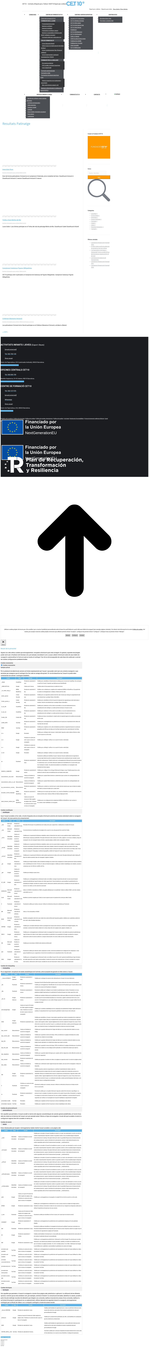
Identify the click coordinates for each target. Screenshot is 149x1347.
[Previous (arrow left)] (1, 1343)
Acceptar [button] (82, 635)
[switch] (1, 812)
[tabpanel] (41, 739)
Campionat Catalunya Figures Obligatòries (17, 268)
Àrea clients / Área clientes (120, 9)
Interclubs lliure (7, 169)
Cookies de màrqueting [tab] (8, 966)
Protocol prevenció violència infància (94, 418)
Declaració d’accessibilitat (77, 418)
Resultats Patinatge (6, 172)
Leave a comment (30, 321)
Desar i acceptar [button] (6, 1337)
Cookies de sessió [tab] (6, 1122)
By (15, 172)
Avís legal (66, 418)
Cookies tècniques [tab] (6, 1287)
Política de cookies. (138, 629)
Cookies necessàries (9, 665)
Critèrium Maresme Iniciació (12, 318)
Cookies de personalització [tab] (9, 1108)
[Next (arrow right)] (3, 1343)
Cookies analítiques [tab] (7, 810)
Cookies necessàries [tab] (7, 663)
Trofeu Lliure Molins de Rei (11, 220)
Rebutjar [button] (68, 635)
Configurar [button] (74, 635)
